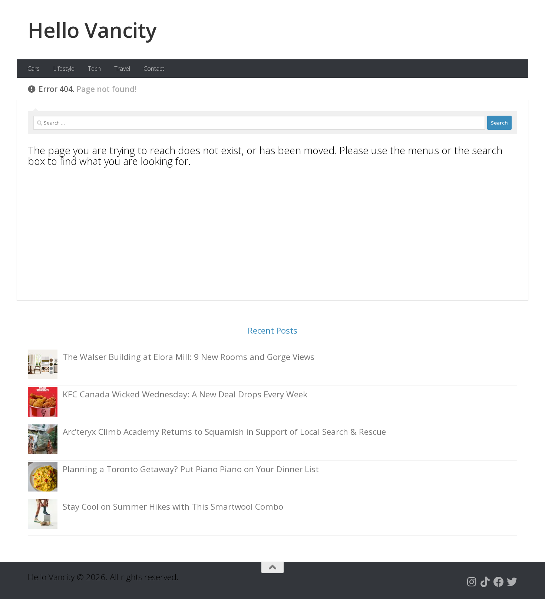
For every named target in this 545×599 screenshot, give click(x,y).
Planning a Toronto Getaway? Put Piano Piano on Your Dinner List (191, 469)
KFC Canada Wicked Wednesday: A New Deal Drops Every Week (185, 394)
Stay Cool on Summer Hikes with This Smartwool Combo (173, 506)
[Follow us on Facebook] (498, 582)
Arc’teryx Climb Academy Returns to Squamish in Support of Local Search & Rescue (224, 431)
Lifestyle (64, 68)
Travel (122, 68)
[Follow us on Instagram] (472, 582)
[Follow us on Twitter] (512, 582)
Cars (33, 68)
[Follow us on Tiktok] (485, 582)
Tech (94, 68)
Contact (153, 68)
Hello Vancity (92, 30)
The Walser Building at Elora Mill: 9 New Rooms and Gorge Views (188, 357)
